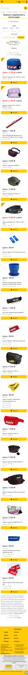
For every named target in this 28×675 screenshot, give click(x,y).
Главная (3, 12)
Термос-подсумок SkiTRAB (10, 165)
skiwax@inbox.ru (5, 653)
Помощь (6, 641)
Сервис (6, 635)
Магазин (16, 632)
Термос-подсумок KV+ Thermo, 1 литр (13, 77)
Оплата (16, 638)
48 (17, 54)
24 (15, 54)
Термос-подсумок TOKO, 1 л (10, 371)
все (20, 54)
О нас (15, 635)
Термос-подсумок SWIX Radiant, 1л (12, 462)
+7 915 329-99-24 (19, 653)
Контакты (16, 641)
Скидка (6, 632)
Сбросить (14, 48)
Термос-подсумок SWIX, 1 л (10, 433)
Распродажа (17, 629)
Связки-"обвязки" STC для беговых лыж (13, 252)
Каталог (6, 629)
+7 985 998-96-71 (18, 613)
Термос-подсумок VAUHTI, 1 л (11, 193)
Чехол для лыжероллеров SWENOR (12, 312)
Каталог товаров (12, 12)
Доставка (6, 638)
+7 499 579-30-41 (19, 649)
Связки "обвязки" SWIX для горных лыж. (13, 341)
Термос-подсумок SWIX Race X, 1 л (12, 522)
